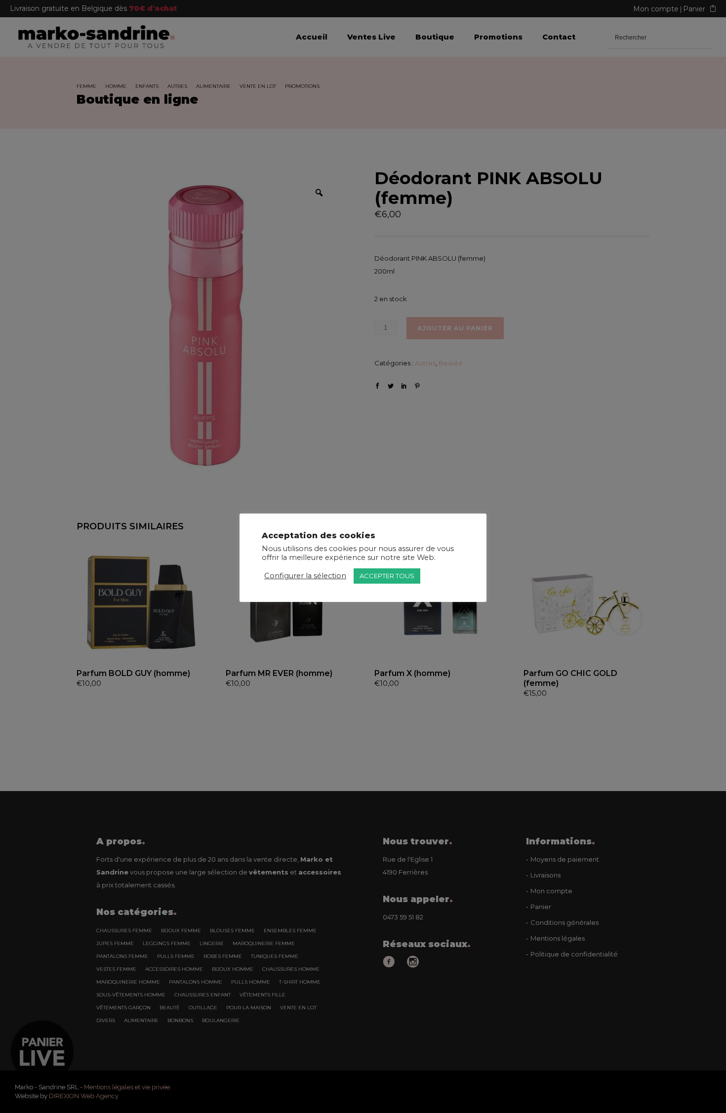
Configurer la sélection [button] (305, 575)
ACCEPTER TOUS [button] (387, 576)
